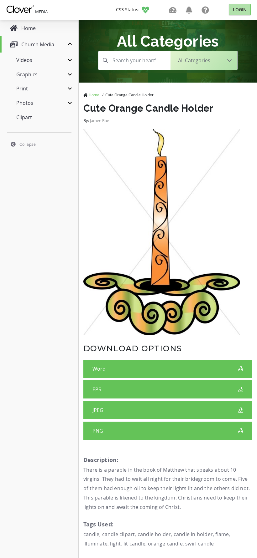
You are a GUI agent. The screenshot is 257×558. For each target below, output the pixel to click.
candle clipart (118, 534)
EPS (96, 389)
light (115, 543)
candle (91, 534)
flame (222, 534)
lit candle (134, 543)
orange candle (165, 543)
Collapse (27, 144)
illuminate (95, 543)
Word (99, 368)
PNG (97, 430)
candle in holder (193, 534)
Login (240, 10)
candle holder (154, 534)
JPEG (97, 410)
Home (94, 94)
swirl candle (199, 543)
